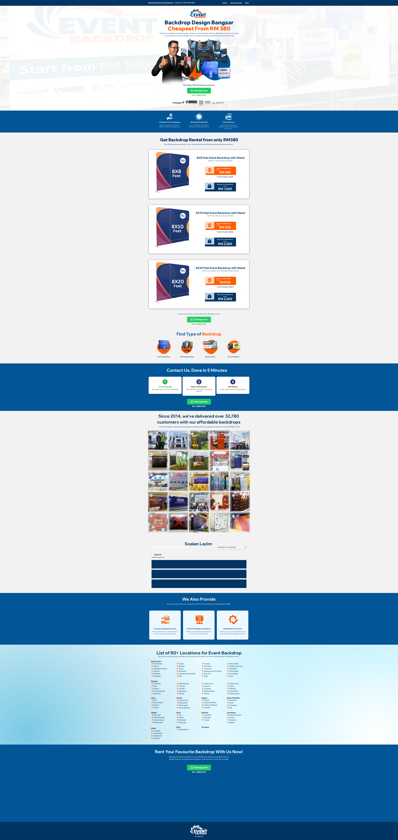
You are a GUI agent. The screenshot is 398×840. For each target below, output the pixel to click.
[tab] (158, 575)
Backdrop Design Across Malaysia (161, 3)
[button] (236, 3)
